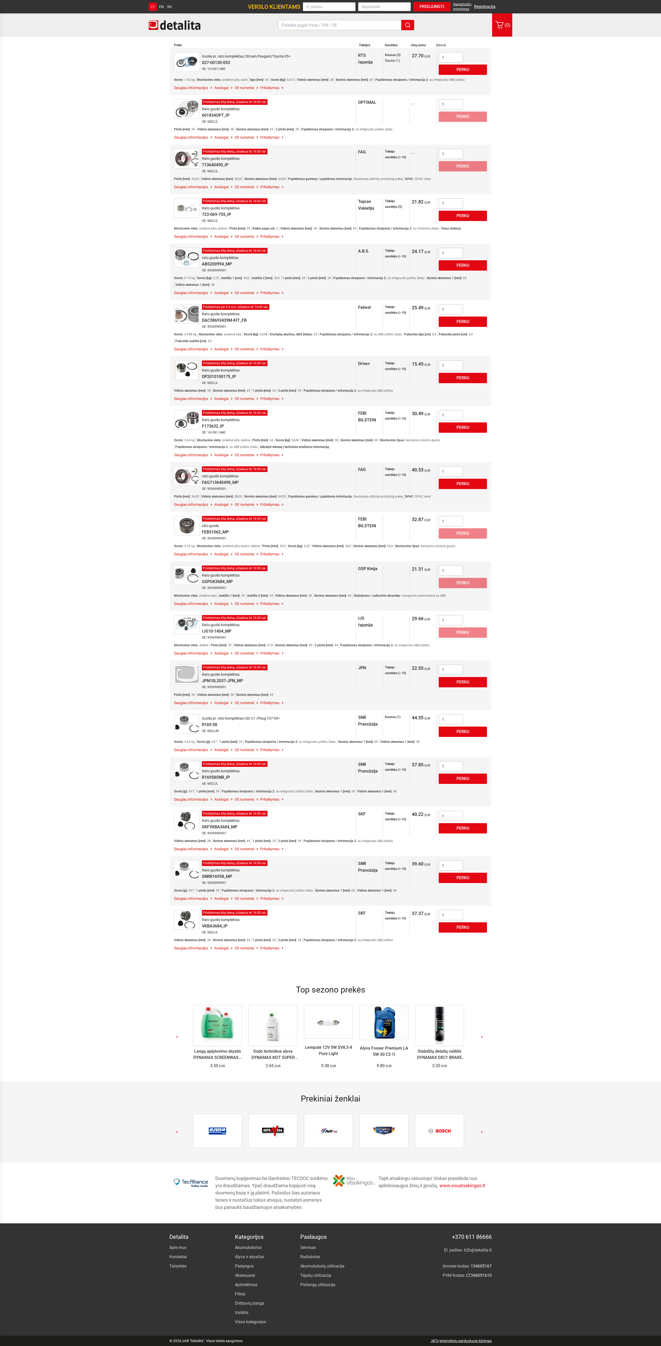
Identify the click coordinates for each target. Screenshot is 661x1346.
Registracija (484, 6)
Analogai (221, 88)
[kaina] (441, 45)
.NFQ (434, 1341)
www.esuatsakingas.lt (462, 1185)
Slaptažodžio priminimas (462, 7)
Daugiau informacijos (191, 88)
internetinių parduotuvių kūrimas (465, 1341)
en (161, 7)
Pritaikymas (269, 88)
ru (169, 7)
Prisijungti (432, 6)
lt (153, 7)
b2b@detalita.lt (478, 1250)
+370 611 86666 (472, 1237)
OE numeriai (244, 88)
